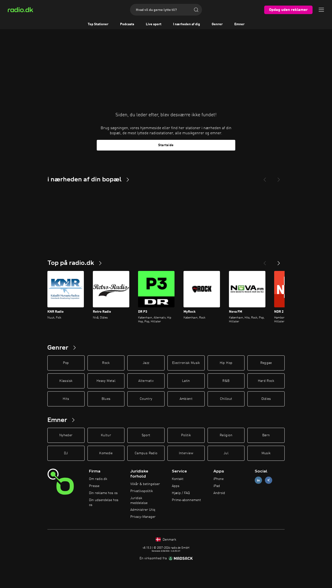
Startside (166, 145)
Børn (266, 435)
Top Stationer (98, 24)
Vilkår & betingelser (145, 484)
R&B (225, 381)
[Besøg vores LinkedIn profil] (258, 480)
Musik (266, 453)
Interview (186, 453)
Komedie (106, 453)
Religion (226, 435)
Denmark (169, 539)
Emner (239, 24)
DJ (66, 453)
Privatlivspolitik (141, 491)
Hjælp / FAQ (181, 493)
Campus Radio (146, 453)
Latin (186, 381)
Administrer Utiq (142, 510)
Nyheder (65, 435)
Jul (226, 453)
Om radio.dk (98, 479)
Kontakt (177, 479)
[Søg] (196, 10)
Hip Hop (226, 363)
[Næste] (279, 261)
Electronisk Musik (186, 363)
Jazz (146, 363)
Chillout (226, 399)
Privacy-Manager (143, 517)
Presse (94, 486)
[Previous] (265, 178)
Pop (66, 363)
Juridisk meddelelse (139, 500)
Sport (146, 435)
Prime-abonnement (186, 500)
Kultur (106, 435)
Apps (175, 486)
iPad (216, 486)
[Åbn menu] (321, 10)
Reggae (266, 363)
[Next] (279, 178)
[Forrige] (265, 261)
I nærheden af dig (186, 24)
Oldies (266, 399)
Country (146, 399)
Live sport (153, 24)
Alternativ (146, 381)
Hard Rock (266, 381)
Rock (106, 363)
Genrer (217, 24)
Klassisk (65, 381)
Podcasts (127, 24)
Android (219, 493)
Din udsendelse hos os (103, 502)
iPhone (218, 479)
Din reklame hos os (103, 493)
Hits (66, 399)
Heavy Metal (105, 381)
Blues (106, 399)
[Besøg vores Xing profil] (269, 480)
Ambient (186, 399)
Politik (186, 435)
